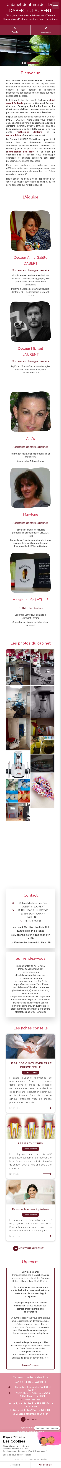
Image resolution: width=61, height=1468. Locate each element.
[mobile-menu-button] (55, 5)
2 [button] (25, 63)
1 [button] (22, 63)
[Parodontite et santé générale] (30, 1192)
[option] (30, 50)
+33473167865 (33, 920)
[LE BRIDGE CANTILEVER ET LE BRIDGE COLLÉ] (30, 1046)
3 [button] (33, 63)
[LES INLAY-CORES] (30, 1126)
